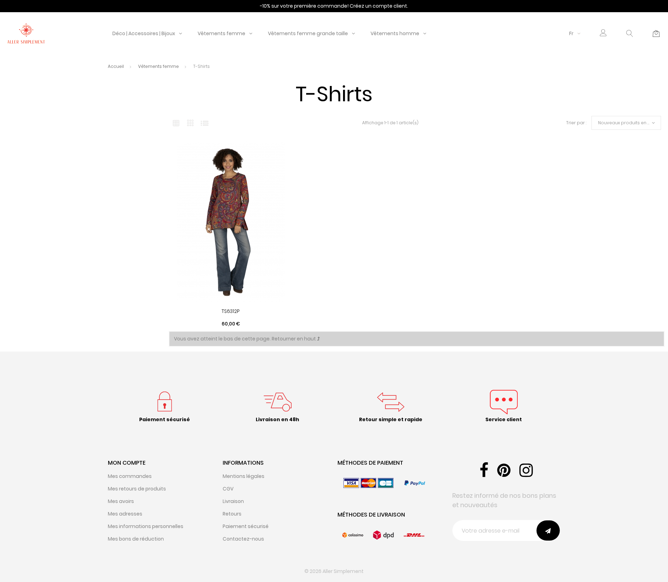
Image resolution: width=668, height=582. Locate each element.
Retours (232, 513)
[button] (603, 33)
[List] (204, 122)
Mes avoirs (121, 501)
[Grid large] (190, 122)
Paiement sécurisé (246, 526)
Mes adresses (125, 513)
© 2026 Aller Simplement (334, 571)
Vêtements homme (395, 33)
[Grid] (176, 122)
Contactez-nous (243, 538)
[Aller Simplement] (26, 33)
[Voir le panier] (656, 33)
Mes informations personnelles (145, 526)
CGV (228, 488)
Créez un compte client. (379, 5)
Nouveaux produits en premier (629, 123)
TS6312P (231, 311)
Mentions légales (243, 476)
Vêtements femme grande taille (308, 33)
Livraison (233, 501)
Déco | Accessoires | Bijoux (143, 33)
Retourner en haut (294, 338)
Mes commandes (130, 476)
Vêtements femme (221, 33)
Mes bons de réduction (136, 538)
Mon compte (126, 463)
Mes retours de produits (137, 488)
